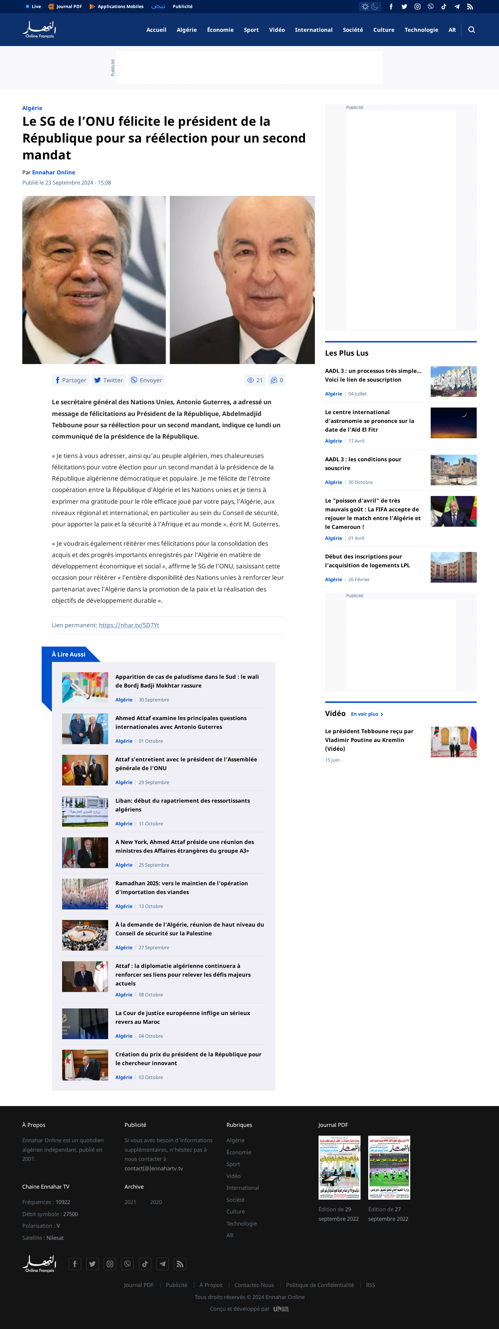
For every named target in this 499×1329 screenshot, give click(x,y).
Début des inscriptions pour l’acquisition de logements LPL (367, 561)
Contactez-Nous (254, 1284)
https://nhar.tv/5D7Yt (129, 625)
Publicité (176, 1284)
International (314, 29)
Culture (384, 29)
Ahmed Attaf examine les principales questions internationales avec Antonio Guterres (181, 722)
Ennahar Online (53, 172)
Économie (220, 29)
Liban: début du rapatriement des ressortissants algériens (182, 805)
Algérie (187, 29)
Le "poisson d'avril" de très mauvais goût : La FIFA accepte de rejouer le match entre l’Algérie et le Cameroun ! (373, 513)
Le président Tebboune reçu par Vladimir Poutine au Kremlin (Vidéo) (369, 739)
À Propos (210, 1284)
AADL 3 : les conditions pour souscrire (363, 463)
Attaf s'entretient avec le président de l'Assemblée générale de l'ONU (186, 764)
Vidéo (277, 29)
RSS (370, 1284)
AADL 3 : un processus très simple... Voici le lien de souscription (373, 375)
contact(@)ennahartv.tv (154, 1168)
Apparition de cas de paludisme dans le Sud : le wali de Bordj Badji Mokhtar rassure (187, 681)
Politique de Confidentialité (320, 1284)
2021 (130, 1201)
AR (452, 29)
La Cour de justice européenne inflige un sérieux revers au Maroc (182, 1017)
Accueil (156, 29)
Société (353, 29)
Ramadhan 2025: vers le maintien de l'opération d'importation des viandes (181, 887)
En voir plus (364, 713)
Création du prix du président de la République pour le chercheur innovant (188, 1058)
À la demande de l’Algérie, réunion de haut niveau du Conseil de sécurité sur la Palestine (189, 929)
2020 (156, 1201)
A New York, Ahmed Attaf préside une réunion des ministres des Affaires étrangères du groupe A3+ (184, 846)
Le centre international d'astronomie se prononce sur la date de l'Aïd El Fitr (369, 420)
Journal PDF (139, 1284)
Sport (251, 29)
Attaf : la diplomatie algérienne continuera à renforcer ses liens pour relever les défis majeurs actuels (183, 974)
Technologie (421, 29)
